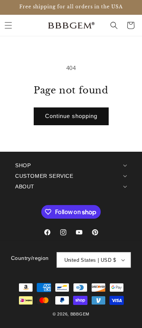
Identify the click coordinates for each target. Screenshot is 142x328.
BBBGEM (79, 314)
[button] (8, 25)
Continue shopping (71, 116)
